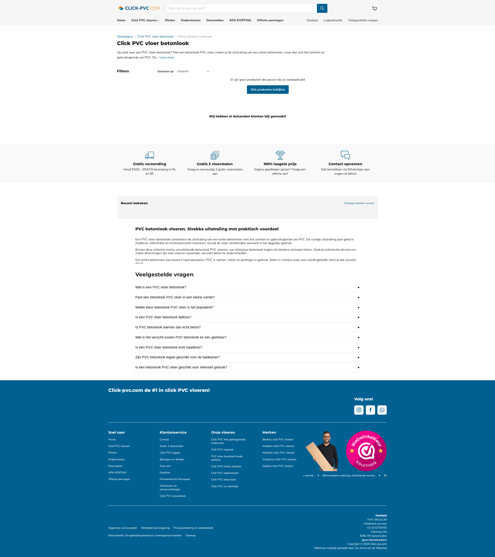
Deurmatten (215, 20)
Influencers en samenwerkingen (170, 487)
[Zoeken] (322, 8)
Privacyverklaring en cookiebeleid (193, 528)
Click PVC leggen (170, 452)
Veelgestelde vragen (363, 20)
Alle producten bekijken (268, 89)
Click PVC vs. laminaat (224, 486)
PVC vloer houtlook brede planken (226, 458)
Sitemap (190, 535)
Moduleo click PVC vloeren (278, 452)
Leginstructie (333, 20)
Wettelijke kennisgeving (155, 528)
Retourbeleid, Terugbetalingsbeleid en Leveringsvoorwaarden (145, 535)
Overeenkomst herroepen (175, 479)
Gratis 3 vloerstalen (171, 446)
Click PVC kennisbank (173, 496)
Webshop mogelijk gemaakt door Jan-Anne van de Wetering (350, 548)
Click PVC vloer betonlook (155, 36)
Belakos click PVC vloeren (278, 439)
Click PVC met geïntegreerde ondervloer (228, 441)
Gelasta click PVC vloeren (277, 466)
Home (121, 20)
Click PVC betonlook (223, 479)
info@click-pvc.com (375, 523)
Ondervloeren (191, 20)
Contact (312, 20)
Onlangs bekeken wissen (359, 203)
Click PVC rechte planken (226, 466)
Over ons (165, 466)
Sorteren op (166, 71)
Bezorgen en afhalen (172, 459)
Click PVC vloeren (144, 20)
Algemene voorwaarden (122, 528)
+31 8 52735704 (377, 528)
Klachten (165, 472)
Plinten (170, 20)
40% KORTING (240, 20)
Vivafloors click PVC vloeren (279, 459)
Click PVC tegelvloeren (225, 473)
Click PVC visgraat (222, 449)
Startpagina (125, 36)
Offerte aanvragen (270, 20)
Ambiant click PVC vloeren (278, 446)
